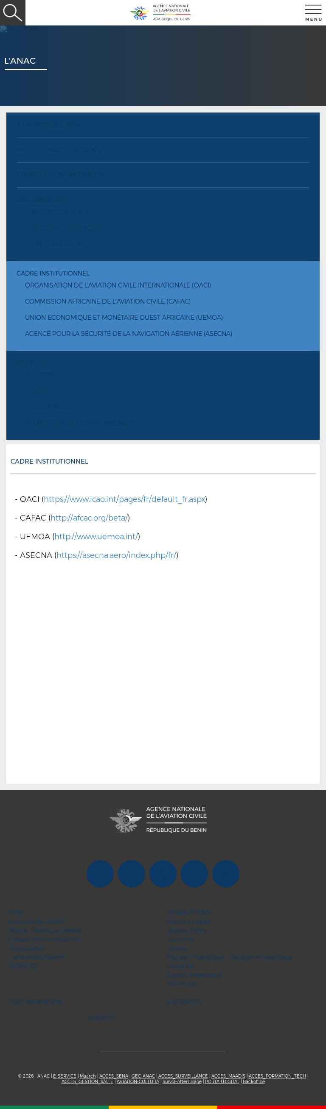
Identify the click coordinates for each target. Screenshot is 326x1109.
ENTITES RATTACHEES (57, 244)
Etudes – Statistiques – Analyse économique (230, 957)
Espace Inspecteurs (194, 975)
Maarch (88, 1076)
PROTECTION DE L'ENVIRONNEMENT (80, 423)
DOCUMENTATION (52, 407)
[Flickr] (194, 875)
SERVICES (31, 363)
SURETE (37, 391)
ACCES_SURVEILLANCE (183, 1076)
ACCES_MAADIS (228, 1076)
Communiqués (189, 921)
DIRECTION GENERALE (59, 212)
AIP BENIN (182, 984)
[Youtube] (163, 875)
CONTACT (102, 1018)
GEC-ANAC (143, 1076)
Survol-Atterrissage (182, 1081)
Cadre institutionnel (53, 273)
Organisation (40, 200)
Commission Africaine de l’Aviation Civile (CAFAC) (108, 301)
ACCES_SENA (113, 1076)
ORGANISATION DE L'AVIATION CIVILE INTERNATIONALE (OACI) (118, 285)
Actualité (180, 966)
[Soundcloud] (225, 875)
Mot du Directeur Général (63, 150)
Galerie (177, 948)
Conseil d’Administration (60, 175)
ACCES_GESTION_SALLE (87, 1081)
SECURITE (40, 375)
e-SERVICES (184, 1002)
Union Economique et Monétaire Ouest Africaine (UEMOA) (124, 317)
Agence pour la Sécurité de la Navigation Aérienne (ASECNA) (128, 334)
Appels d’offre (187, 930)
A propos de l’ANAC (50, 125)
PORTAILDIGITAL (222, 1081)
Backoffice (254, 1081)
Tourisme (180, 939)
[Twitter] (131, 875)
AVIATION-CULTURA (138, 1081)
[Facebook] (100, 875)
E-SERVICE (64, 1076)
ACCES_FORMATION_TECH (277, 1076)
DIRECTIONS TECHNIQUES (64, 228)
